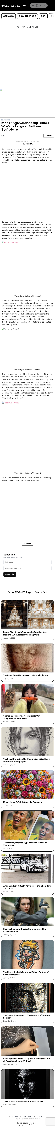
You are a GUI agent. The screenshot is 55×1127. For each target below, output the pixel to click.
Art (43, 16)
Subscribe (9, 574)
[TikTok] (44, 5)
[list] (27, 16)
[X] (41, 5)
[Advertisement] (27, 59)
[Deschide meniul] (24, 5)
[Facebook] (33, 5)
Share (49, 135)
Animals (8, 16)
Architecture (27, 16)
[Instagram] (37, 5)
